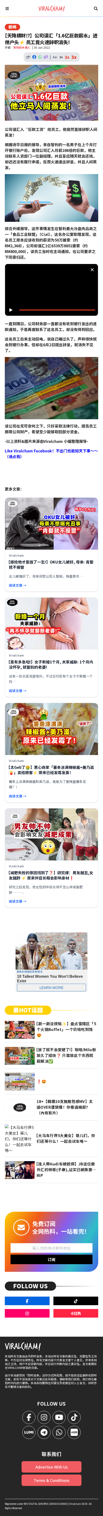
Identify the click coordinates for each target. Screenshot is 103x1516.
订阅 (51, 1259)
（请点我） (14, 456)
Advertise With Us (51, 1467)
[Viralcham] (51, 9)
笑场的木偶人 (21, 47)
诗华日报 (20, 144)
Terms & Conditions (51, 1480)
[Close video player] (92, 270)
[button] (53, 291)
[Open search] (95, 8)
